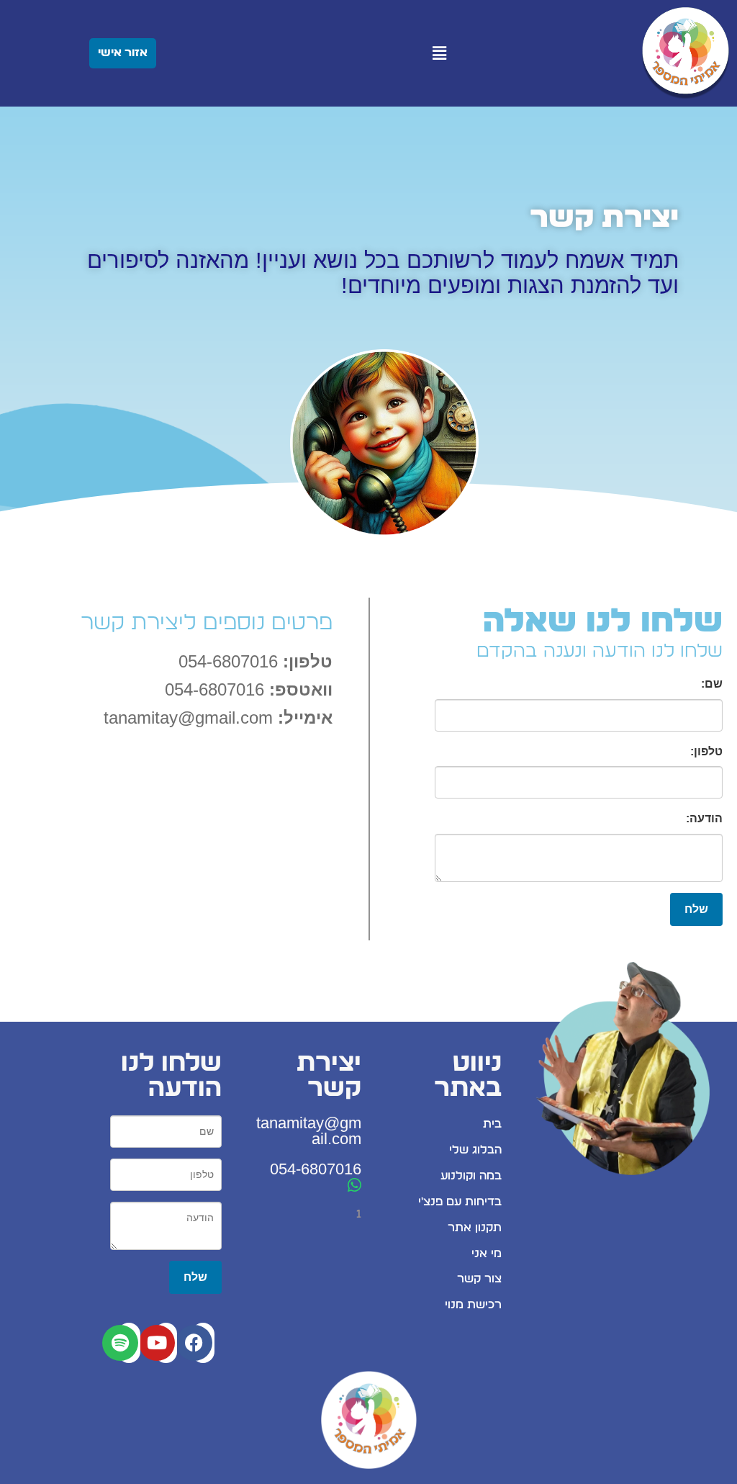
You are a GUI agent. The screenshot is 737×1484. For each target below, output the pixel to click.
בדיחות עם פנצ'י (460, 1202)
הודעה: (704, 818)
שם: (712, 684)
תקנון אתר (475, 1227)
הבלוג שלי (475, 1150)
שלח (696, 908)
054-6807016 (315, 1169)
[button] (440, 53)
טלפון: (706, 751)
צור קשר (479, 1279)
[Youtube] (157, 1343)
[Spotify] (120, 1343)
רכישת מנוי (473, 1304)
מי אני (486, 1253)
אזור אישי (123, 52)
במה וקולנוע (471, 1176)
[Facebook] (194, 1343)
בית (492, 1124)
